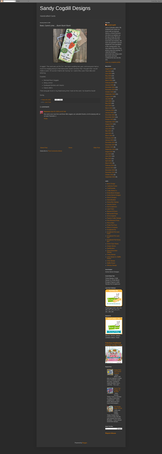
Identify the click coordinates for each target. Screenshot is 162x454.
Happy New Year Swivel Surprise (117, 371)
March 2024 (108, 135)
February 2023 (109, 165)
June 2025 (108, 101)
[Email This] (55, 100)
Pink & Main (110, 223)
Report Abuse (110, 433)
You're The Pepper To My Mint (117, 390)
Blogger (84, 443)
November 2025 (110, 89)
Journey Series (111, 204)
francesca (47, 111)
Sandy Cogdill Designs (65, 8)
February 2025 (109, 110)
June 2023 (108, 156)
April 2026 (108, 78)
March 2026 (108, 80)
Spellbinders (111, 248)
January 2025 (109, 112)
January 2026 (109, 85)
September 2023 (110, 149)
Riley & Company (112, 227)
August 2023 (109, 151)
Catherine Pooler (112, 186)
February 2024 (109, 138)
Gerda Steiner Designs (114, 195)
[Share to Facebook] (60, 100)
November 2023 (110, 144)
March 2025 (108, 108)
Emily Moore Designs (113, 193)
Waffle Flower (111, 263)
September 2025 (110, 94)
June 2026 (108, 73)
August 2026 (109, 69)
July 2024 (108, 126)
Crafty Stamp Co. (112, 190)
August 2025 (109, 96)
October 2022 (109, 174)
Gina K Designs (111, 197)
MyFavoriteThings (112, 213)
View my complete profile (112, 62)
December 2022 (110, 170)
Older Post (96, 147)
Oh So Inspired (111, 216)
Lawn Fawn (48, 102)
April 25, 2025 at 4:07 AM (58, 111)
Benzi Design (111, 183)
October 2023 (109, 147)
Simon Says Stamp (112, 243)
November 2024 (110, 117)
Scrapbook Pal (111, 229)
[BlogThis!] (57, 100)
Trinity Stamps (111, 254)
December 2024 (110, 115)
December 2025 (110, 87)
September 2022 (110, 177)
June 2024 (108, 128)
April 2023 (108, 161)
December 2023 (110, 142)
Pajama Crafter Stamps (114, 218)
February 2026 (109, 82)
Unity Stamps (111, 260)
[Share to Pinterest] (62, 100)
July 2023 (108, 154)
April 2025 (108, 105)
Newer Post (43, 147)
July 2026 (108, 71)
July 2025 (108, 99)
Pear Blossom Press (113, 220)
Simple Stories (111, 246)
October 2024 (109, 119)
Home (70, 147)
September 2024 (110, 122)
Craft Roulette (111, 188)
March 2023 (108, 163)
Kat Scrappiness (112, 206)
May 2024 (108, 131)
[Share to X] (58, 100)
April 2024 (108, 133)
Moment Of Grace (112, 211)
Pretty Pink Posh (112, 225)
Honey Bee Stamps (113, 202)
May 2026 (108, 76)
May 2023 (108, 158)
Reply (46, 118)
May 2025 (108, 103)
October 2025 (109, 92)
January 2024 (109, 140)
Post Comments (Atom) (55, 151)
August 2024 (109, 124)
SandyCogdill (111, 25)
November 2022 (110, 172)
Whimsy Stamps (112, 265)
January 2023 (109, 167)
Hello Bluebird (111, 200)
